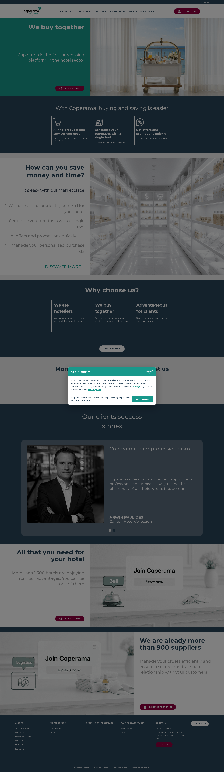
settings (136, 386)
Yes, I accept (142, 399)
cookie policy (94, 389)
